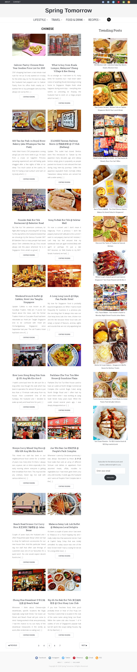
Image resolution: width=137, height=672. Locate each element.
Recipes (93, 20)
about (59, 662)
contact (67, 662)
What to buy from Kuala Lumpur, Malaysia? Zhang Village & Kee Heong (64, 68)
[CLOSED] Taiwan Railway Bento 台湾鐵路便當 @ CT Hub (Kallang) (64, 143)
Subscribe (110, 478)
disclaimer (76, 662)
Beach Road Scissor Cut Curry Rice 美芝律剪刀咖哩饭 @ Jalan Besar (29, 527)
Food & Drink (74, 20)
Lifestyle (39, 20)
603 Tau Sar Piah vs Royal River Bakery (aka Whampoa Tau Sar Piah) (28, 143)
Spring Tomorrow (68, 10)
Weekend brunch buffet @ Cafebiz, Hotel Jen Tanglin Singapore (29, 299)
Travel (56, 20)
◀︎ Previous (12, 645)
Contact (16, 2)
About (7, 2)
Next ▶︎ (84, 645)
